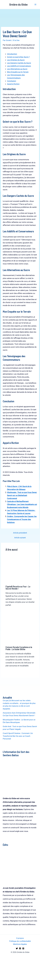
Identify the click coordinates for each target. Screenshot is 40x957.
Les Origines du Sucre (16, 60)
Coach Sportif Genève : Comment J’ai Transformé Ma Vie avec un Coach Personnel (18, 736)
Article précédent (20, 533)
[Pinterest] (23, 948)
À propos (20, 938)
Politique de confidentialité (20, 941)
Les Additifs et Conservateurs (19, 66)
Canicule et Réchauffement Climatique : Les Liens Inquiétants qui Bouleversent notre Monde (22, 504)
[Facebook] (20, 948)
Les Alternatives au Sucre (17, 69)
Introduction (12, 54)
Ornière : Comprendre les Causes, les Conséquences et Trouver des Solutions (22, 519)
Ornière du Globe (18, 4)
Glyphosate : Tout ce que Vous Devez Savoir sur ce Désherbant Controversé (22, 495)
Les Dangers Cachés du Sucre (19, 63)
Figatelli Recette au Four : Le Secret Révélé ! (18, 587)
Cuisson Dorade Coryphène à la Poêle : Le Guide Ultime (19, 648)
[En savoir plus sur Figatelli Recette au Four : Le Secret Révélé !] (20, 569)
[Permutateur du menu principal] (35, 4)
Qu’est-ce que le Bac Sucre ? (18, 57)
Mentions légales (20, 944)
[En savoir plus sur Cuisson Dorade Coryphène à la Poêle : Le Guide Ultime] (20, 629)
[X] (17, 948)
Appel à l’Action (13, 84)
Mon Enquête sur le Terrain (17, 72)
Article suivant (20, 538)
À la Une (16, 40)
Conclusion (11, 81)
